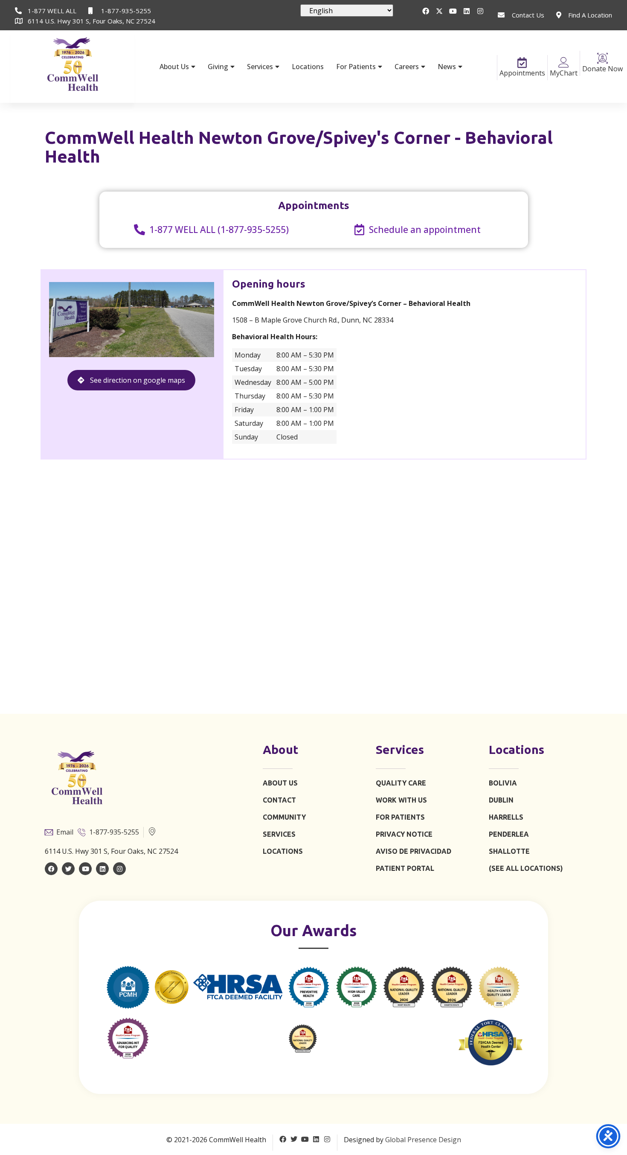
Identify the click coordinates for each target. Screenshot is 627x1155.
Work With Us (401, 800)
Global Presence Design (423, 1139)
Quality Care (401, 783)
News (447, 66)
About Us (174, 66)
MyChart (564, 73)
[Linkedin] (466, 11)
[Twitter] (68, 868)
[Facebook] (426, 11)
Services (260, 66)
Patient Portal (405, 868)
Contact (279, 800)
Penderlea (509, 834)
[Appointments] (522, 62)
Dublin (501, 800)
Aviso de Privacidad (413, 851)
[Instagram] (480, 11)
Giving (218, 66)
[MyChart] (563, 62)
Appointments (522, 73)
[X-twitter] (439, 11)
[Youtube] (453, 11)
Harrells (506, 817)
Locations (308, 66)
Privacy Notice (404, 834)
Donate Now (602, 68)
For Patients (356, 66)
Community (284, 817)
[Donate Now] (602, 58)
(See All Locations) (526, 868)
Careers (407, 66)
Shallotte (509, 851)
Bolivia (503, 783)
